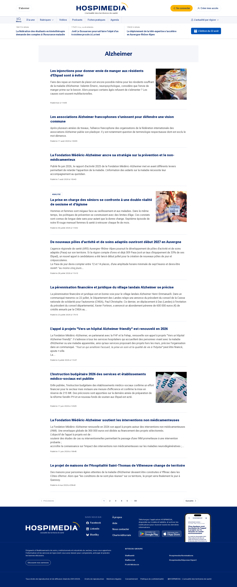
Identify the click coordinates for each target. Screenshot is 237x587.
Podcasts (77, 20)
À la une (30, 20)
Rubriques (45, 20)
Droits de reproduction (94, 579)
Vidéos (63, 20)
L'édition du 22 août (208, 31)
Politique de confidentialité (151, 579)
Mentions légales (114, 579)
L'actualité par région (205, 20)
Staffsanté (129, 555)
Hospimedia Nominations (181, 555)
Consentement (131, 579)
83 (135, 501)
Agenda (115, 20)
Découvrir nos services (38, 562)
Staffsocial (130, 560)
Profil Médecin (132, 564)
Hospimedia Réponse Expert (183, 560)
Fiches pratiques (96, 20)
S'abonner (24, 8)
